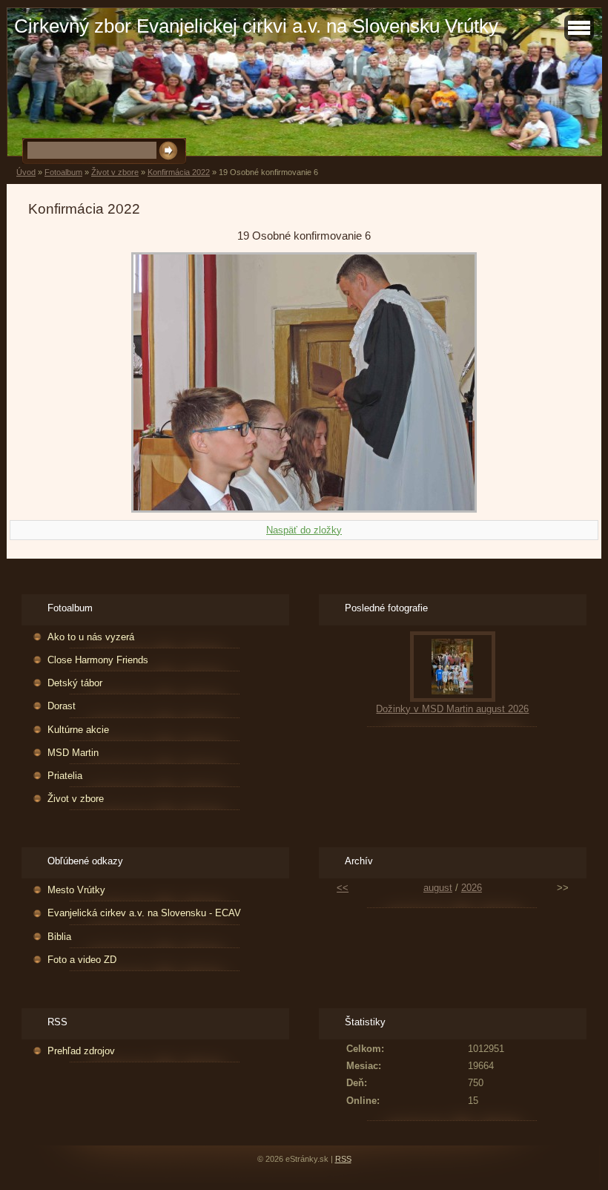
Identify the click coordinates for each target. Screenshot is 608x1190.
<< (342, 887)
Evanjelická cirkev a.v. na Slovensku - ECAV (144, 912)
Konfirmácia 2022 (179, 172)
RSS (343, 1158)
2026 (471, 887)
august (437, 887)
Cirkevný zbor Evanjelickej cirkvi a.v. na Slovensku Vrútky (256, 26)
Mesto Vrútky (76, 889)
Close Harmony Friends (97, 659)
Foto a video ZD (81, 959)
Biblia (59, 936)
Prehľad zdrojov (81, 1050)
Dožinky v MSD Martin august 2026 (452, 708)
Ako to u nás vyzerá (90, 636)
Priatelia (64, 775)
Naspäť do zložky (304, 530)
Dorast (61, 705)
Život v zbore (115, 172)
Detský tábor (74, 682)
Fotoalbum (63, 172)
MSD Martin (73, 752)
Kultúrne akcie (78, 729)
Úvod (26, 172)
